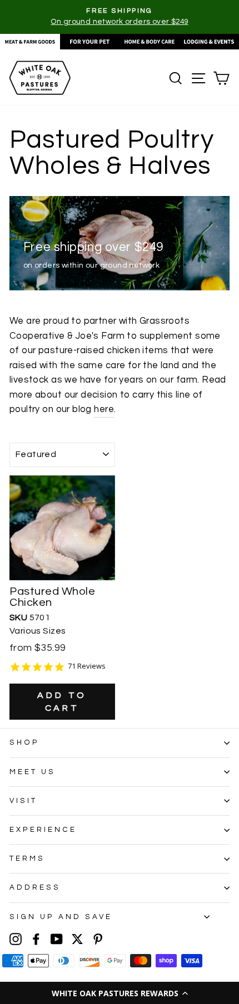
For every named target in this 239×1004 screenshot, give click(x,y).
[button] (119, 993)
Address (35, 887)
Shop (24, 742)
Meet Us (32, 772)
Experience (43, 830)
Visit (23, 801)
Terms (27, 858)
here (104, 409)
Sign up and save (60, 917)
